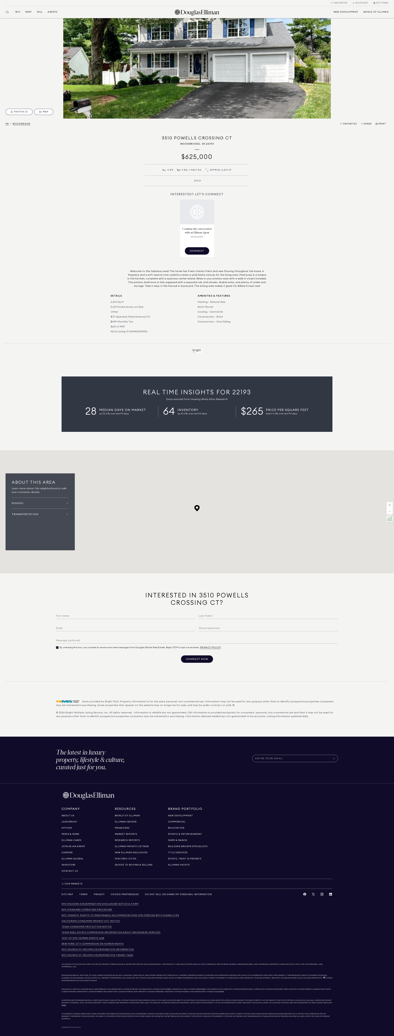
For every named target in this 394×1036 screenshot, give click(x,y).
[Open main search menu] (9, 12)
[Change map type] (390, 519)
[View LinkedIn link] (330, 895)
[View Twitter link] (313, 895)
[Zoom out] (390, 511)
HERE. (64, 1005)
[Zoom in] (390, 505)
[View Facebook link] (305, 895)
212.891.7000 (101, 975)
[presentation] (197, 68)
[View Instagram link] (322, 895)
